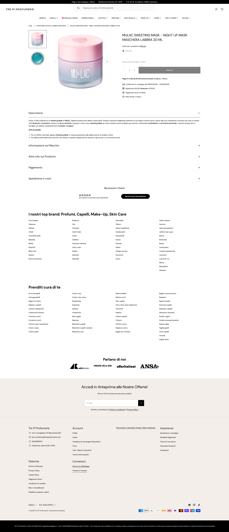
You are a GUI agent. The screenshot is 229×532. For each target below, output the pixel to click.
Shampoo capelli (165, 309)
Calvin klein (76, 232)
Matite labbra (121, 293)
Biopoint (32, 247)
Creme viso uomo (79, 297)
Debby (74, 251)
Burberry (75, 220)
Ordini (75, 437)
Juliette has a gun (166, 232)
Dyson (118, 240)
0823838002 (37, 441)
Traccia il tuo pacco (168, 442)
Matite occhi (121, 297)
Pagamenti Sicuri (35, 479)
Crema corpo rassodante (38, 324)
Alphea (31, 228)
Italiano (31, 505)
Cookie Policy (34, 475)
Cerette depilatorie (36, 309)
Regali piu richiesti (123, 332)
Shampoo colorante (166, 312)
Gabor (118, 247)
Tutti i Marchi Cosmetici (82, 450)
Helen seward (164, 220)
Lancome (163, 255)
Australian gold (34, 236)
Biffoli (31, 243)
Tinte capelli (164, 332)
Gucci (118, 259)
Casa (30, 26)
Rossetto (162, 297)
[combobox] (114, 8)
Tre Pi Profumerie (41, 511)
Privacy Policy (132, 410)
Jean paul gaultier (166, 228)
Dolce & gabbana (122, 228)
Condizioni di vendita (37, 483)
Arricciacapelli (34, 293)
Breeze (31, 255)
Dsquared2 (120, 236)
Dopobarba (76, 301)
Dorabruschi (120, 232)
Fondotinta (76, 312)
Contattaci (164, 450)
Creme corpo (34, 328)
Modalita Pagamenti (168, 437)
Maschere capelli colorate (82, 328)
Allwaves (32, 224)
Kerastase (163, 240)
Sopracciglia (164, 324)
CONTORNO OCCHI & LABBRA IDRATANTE (51, 26)
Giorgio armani (121, 251)
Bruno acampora (35, 259)
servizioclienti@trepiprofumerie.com (46, 437)
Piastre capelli (121, 316)
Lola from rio (164, 259)
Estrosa (119, 243)
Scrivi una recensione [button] (135, 196)
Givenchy (119, 255)
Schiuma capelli (165, 305)
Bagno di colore (35, 301)
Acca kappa (33, 220)
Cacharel (75, 228)
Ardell (31, 232)
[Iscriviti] (141, 403)
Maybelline (163, 266)
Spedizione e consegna (169, 433)
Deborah (75, 255)
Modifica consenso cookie (39, 492)
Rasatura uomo (122, 328)
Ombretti (119, 309)
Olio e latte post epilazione (126, 305)
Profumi (119, 320)
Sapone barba (164, 301)
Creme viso (76, 293)
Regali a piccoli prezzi (167, 293)
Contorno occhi (35, 316)
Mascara (75, 320)
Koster (161, 243)
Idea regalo (76, 316)
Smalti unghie (164, 316)
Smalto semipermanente (169, 320)
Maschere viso (77, 332)
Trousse (162, 335)
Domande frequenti (168, 446)
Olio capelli (120, 301)
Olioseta (162, 270)
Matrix (161, 263)
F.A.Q (75, 446)
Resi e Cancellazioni (36, 488)
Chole (74, 236)
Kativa (161, 236)
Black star (32, 251)
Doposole (75, 305)
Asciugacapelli (34, 297)
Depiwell (75, 259)
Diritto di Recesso (36, 466)
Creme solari (34, 332)
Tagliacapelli (164, 328)
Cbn (73, 224)
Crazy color (76, 247)
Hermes (162, 224)
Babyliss (32, 240)
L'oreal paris (163, 247)
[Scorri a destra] (107, 61)
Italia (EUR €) (48, 505)
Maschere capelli (78, 324)
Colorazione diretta (36, 312)
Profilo (75, 433)
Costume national (79, 243)
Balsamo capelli (35, 305)
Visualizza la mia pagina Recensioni (86, 442)
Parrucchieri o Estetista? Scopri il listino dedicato (135, 428)
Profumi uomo (121, 324)
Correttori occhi (35, 320)
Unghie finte (164, 339)
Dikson (118, 224)
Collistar (75, 240)
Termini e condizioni (117, 410)
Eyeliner (75, 309)
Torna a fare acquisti (81, 454)
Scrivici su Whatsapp (81, 466)
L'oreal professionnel (167, 251)
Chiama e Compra (80, 470)
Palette (118, 312)
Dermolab (119, 220)
